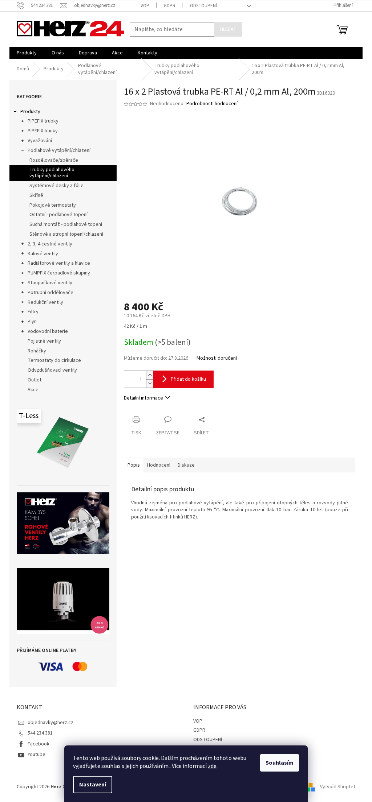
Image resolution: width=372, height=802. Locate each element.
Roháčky (37, 351)
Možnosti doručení (217, 358)
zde (212, 766)
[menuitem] (26, 53)
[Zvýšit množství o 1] (149, 375)
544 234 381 (40, 733)
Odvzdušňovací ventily (52, 370)
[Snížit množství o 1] (149, 383)
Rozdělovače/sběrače (53, 160)
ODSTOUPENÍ (203, 6)
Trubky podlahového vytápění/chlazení (51, 172)
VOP (145, 6)
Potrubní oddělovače (50, 292)
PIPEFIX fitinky (43, 131)
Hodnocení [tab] (158, 465)
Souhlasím (280, 763)
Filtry (33, 311)
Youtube (36, 754)
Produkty (30, 111)
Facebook (38, 744)
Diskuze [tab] (186, 465)
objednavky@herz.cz (50, 722)
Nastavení (92, 785)
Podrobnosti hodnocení (212, 103)
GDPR (169, 6)
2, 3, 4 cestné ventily (50, 244)
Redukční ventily (45, 302)
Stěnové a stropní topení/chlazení (66, 234)
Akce (33, 389)
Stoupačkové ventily (50, 282)
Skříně (36, 195)
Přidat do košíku (188, 379)
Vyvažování (40, 140)
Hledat (228, 29)
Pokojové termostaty (52, 205)
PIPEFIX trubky (43, 121)
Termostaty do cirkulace (54, 360)
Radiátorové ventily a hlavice (59, 263)
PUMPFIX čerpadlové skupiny (59, 273)
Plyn (32, 321)
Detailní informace (143, 398)
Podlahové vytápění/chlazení (59, 150)
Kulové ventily (43, 253)
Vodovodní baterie (48, 331)
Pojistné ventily (44, 341)
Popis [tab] (134, 465)
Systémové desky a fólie (56, 185)
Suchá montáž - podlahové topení (65, 224)
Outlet (34, 380)
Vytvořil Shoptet (337, 787)
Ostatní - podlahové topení (58, 214)
